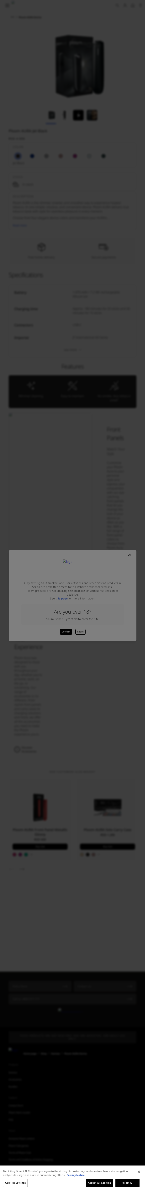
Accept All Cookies (99, 1182)
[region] (72, 1178)
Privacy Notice (76, 1175)
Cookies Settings (15, 1182)
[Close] (139, 1171)
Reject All (127, 1182)
